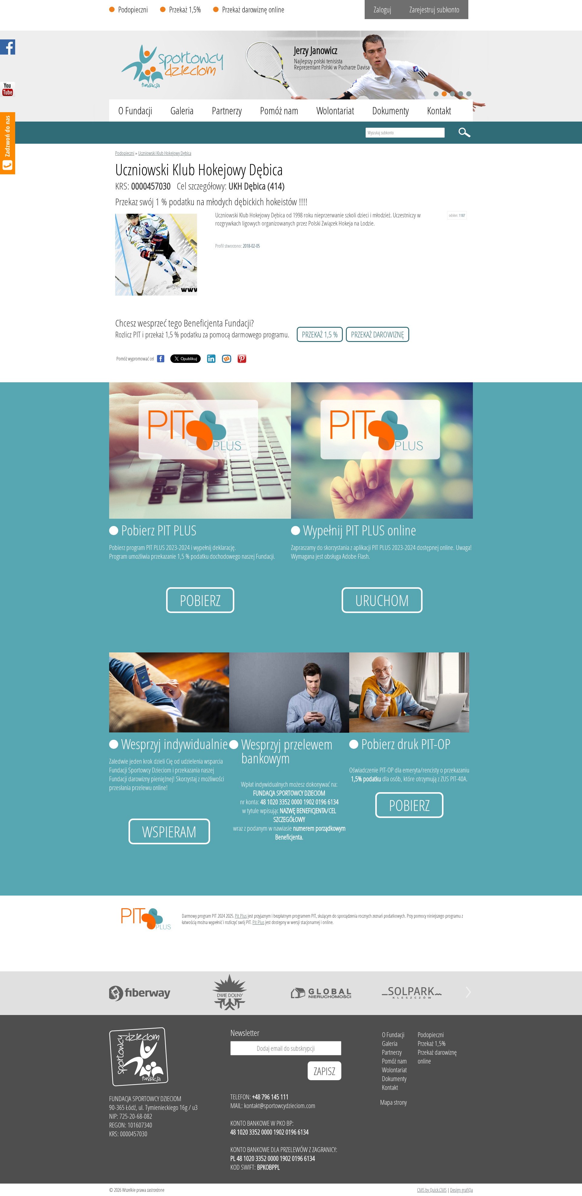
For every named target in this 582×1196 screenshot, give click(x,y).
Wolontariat (335, 110)
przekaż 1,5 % (320, 334)
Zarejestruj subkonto (434, 10)
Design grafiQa (461, 1190)
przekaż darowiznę (377, 334)
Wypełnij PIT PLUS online (359, 530)
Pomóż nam (279, 110)
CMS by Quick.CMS (432, 1190)
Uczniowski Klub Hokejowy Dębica (164, 153)
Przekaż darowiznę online (253, 10)
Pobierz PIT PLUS (158, 530)
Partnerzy (227, 110)
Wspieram (169, 831)
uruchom (382, 600)
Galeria (182, 110)
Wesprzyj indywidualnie (174, 744)
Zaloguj (382, 10)
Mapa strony (393, 1102)
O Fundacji (135, 110)
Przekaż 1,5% (185, 10)
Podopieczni (133, 10)
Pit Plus (241, 916)
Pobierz (200, 600)
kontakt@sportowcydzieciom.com (279, 1105)
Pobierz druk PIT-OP (405, 744)
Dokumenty (390, 110)
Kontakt (439, 110)
